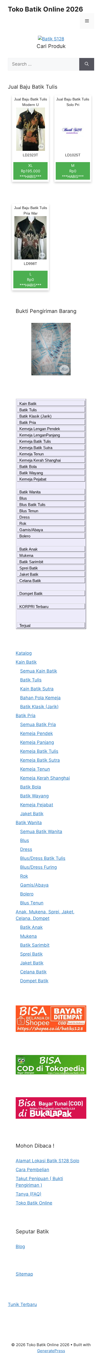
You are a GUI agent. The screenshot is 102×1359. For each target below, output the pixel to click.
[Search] (86, 64)
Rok (22, 523)
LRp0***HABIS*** (30, 279)
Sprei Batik (28, 568)
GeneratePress (51, 1350)
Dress (24, 517)
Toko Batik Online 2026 (45, 9)
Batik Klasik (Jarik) (35, 416)
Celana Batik (30, 580)
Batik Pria (27, 422)
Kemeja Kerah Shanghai (40, 460)
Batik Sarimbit (31, 561)
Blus (23, 498)
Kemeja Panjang (37, 742)
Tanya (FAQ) (28, 1194)
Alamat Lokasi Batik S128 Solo (47, 1160)
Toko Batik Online (34, 1203)
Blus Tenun (28, 511)
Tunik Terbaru (22, 1304)
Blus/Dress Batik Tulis (42, 858)
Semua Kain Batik (38, 671)
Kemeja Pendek (36, 733)
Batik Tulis (28, 410)
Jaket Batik (28, 574)
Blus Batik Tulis (32, 504)
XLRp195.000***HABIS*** (30, 171)
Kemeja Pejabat (32, 479)
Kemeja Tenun (31, 454)
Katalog (24, 653)
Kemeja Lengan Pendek (39, 429)
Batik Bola (28, 466)
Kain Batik (28, 403)
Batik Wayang (31, 473)
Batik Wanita (30, 492)
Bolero (24, 536)
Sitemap (24, 1274)
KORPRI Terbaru (33, 606)
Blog (20, 1246)
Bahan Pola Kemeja (40, 697)
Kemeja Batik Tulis (35, 441)
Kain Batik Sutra (37, 688)
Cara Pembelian (32, 1169)
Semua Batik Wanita (41, 831)
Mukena (26, 555)
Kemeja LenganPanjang (39, 435)
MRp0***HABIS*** (73, 171)
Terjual (24, 625)
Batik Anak (28, 549)
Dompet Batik (31, 593)
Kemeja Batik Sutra (35, 447)
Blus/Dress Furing (38, 867)
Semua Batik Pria (38, 724)
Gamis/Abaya (31, 529)
